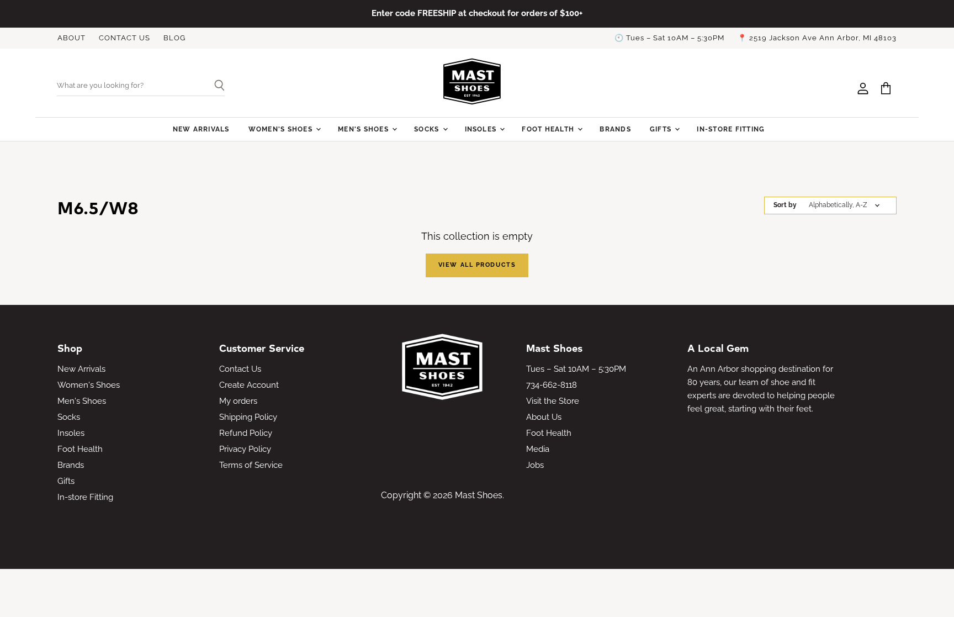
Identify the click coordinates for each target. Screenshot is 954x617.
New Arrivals (201, 129)
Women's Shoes (281, 129)
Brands (615, 129)
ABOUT (71, 38)
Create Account (249, 385)
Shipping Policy (248, 417)
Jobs (535, 465)
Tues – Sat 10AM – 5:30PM (576, 369)
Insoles (482, 129)
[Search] (215, 86)
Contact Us (240, 369)
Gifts (662, 129)
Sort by (785, 205)
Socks (427, 129)
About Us (543, 417)
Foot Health (549, 129)
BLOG (174, 38)
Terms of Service (251, 465)
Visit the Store (552, 401)
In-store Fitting (731, 129)
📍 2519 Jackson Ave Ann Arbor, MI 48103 (817, 38)
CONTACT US (124, 38)
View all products (477, 264)
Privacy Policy (245, 449)
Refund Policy (245, 433)
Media (537, 449)
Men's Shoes (364, 129)
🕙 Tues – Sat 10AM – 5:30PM (669, 38)
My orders (238, 401)
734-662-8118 (551, 385)
